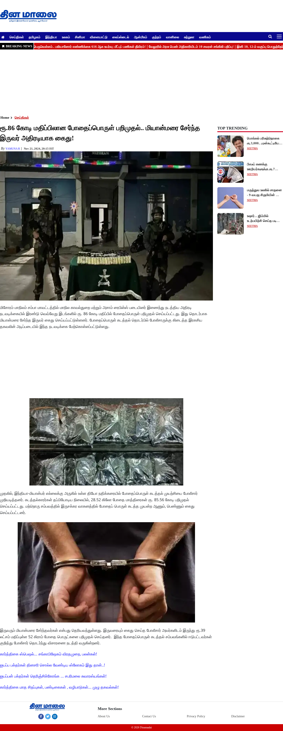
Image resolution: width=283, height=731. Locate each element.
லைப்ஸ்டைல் (120, 37)
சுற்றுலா (189, 37)
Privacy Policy (196, 716)
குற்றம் (156, 37)
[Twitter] (48, 716)
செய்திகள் (17, 37)
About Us (104, 716)
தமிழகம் (34, 37)
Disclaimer (238, 716)
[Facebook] (41, 716)
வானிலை (172, 37)
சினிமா (80, 37)
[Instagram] (54, 716)
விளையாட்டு (98, 37)
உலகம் (66, 37)
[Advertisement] (132, 82)
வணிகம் (205, 37)
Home (4, 117)
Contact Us (149, 716)
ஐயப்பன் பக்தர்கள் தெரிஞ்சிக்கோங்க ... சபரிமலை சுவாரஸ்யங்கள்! (53, 676)
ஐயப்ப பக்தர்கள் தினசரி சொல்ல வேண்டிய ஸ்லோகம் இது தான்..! (52, 665)
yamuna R (13, 148)
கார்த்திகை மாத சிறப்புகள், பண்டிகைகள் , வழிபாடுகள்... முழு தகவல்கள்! (59, 687)
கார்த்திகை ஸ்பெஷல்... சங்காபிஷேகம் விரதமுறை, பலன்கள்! (48, 654)
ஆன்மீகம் (140, 37)
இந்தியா (51, 37)
